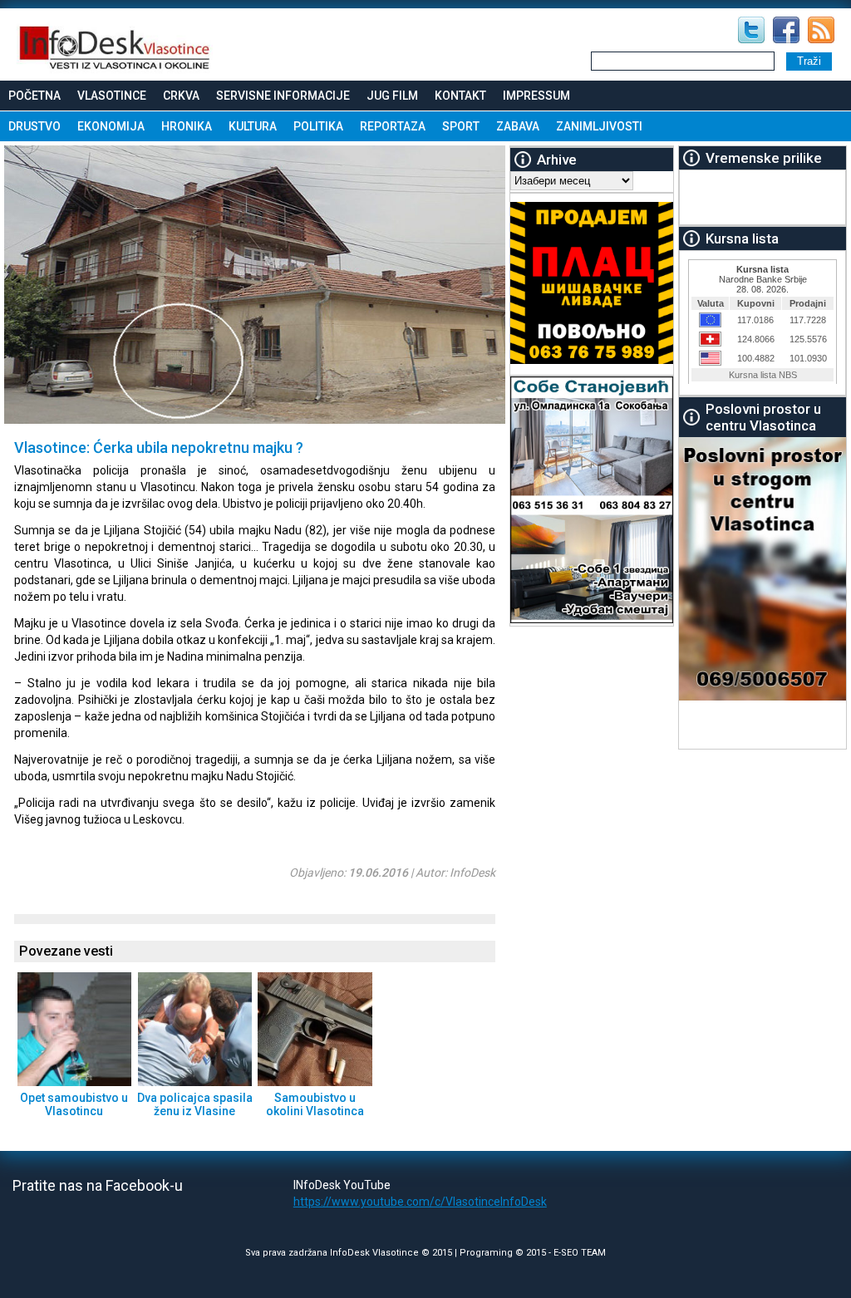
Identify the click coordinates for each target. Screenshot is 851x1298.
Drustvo (34, 126)
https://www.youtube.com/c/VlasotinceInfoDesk (420, 1201)
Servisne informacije (283, 95)
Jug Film (392, 95)
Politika (318, 126)
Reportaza (393, 126)
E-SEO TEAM (579, 1252)
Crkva (181, 95)
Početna (34, 95)
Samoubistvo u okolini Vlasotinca (315, 1104)
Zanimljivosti (599, 126)
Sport (461, 126)
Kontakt (460, 95)
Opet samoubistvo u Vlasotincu (74, 1104)
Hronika (186, 126)
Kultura (253, 126)
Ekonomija (111, 126)
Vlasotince (111, 95)
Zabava (517, 126)
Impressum (536, 95)
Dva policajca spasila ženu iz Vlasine (195, 1104)
